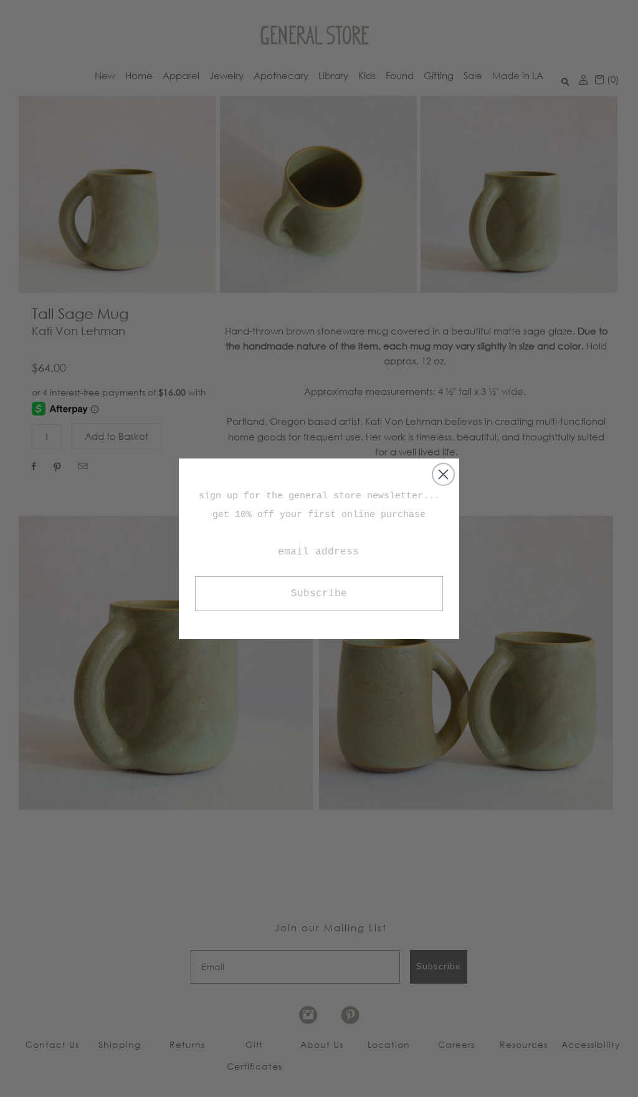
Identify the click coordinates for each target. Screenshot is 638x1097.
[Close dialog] (443, 474)
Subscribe (319, 593)
